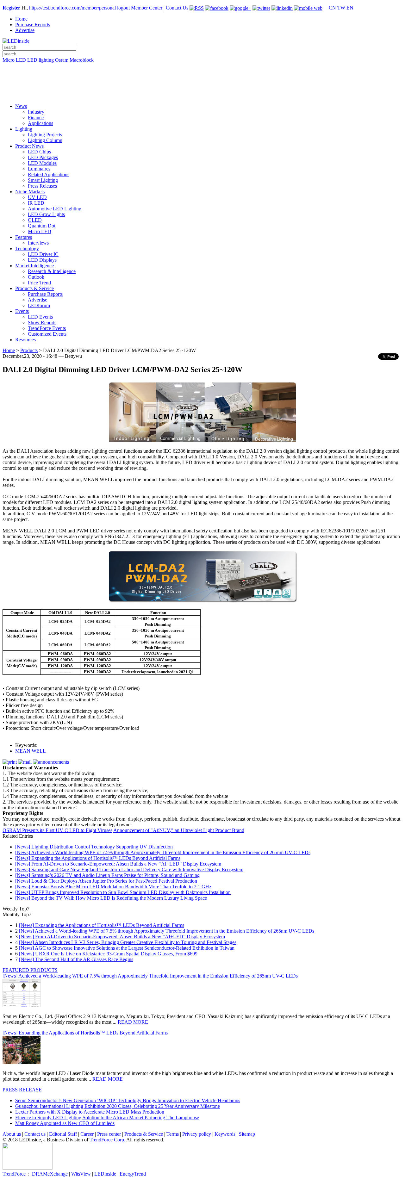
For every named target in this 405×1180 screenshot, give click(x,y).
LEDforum (39, 305)
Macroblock (82, 60)
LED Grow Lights (46, 214)
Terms (172, 1134)
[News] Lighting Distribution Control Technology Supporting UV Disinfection (94, 846)
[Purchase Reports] (202, 67)
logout (123, 7)
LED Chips (39, 151)
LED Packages (43, 157)
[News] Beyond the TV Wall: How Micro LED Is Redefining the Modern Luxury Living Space (111, 898)
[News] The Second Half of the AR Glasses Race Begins (76, 959)
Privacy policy (196, 1134)
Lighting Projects (45, 134)
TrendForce (14, 1174)
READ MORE (133, 1022)
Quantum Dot (41, 225)
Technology (27, 248)
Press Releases (42, 186)
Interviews (38, 242)
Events (22, 311)
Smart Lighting (43, 180)
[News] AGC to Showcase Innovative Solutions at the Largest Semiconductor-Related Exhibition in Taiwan (126, 948)
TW (341, 7)
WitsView (81, 1174)
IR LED (36, 203)
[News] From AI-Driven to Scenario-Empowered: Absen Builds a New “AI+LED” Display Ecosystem (118, 863)
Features (23, 237)
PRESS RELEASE (22, 1089)
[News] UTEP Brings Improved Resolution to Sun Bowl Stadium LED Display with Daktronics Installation (123, 892)
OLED (35, 220)
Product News (29, 146)
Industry (36, 112)
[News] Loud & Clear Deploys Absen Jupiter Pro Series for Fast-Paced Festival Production (106, 881)
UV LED (37, 197)
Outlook (36, 277)
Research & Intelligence (52, 271)
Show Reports (42, 322)
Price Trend (39, 282)
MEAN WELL (30, 751)
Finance (36, 117)
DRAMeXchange (50, 1174)
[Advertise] (202, 76)
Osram (61, 60)
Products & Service (34, 288)
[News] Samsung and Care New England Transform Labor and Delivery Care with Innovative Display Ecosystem (129, 869)
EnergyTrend (133, 1174)
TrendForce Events (47, 328)
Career (87, 1134)
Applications (40, 123)
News (21, 106)
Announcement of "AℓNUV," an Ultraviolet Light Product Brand (178, 830)
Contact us (35, 1134)
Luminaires (39, 168)
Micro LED (14, 60)
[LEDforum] (202, 94)
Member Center (146, 7)
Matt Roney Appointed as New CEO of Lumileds (65, 1123)
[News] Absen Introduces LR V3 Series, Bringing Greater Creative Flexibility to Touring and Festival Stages (127, 942)
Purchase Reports (32, 24)
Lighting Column (45, 140)
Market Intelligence (34, 265)
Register (11, 7)
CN (332, 7)
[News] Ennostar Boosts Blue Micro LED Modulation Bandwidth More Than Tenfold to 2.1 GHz (113, 886)
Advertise (24, 30)
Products (29, 350)
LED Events (40, 317)
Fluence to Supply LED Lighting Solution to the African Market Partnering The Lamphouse (107, 1117)
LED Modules (42, 163)
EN (349, 7)
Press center (109, 1134)
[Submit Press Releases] (202, 85)
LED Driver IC (43, 254)
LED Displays (42, 260)
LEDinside (105, 1174)
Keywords (225, 1134)
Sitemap (247, 1134)
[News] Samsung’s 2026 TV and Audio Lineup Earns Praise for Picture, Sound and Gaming (107, 875)
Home (21, 19)
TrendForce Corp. (107, 1139)
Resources (25, 339)
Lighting (23, 129)
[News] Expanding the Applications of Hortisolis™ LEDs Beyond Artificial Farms (97, 858)
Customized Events (47, 334)
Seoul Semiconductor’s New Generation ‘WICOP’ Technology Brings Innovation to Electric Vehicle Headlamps (127, 1100)
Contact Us (177, 7)
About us (12, 1134)
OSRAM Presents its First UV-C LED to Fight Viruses (57, 830)
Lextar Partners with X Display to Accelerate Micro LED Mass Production (89, 1112)
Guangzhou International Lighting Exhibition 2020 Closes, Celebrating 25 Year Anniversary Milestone (117, 1106)
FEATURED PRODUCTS (30, 970)
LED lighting (40, 60)
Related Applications (48, 174)
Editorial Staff (63, 1134)
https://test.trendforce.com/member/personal (72, 7)
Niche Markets (30, 191)
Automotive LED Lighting (54, 208)
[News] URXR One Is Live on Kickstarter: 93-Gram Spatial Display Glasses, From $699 (108, 953)
